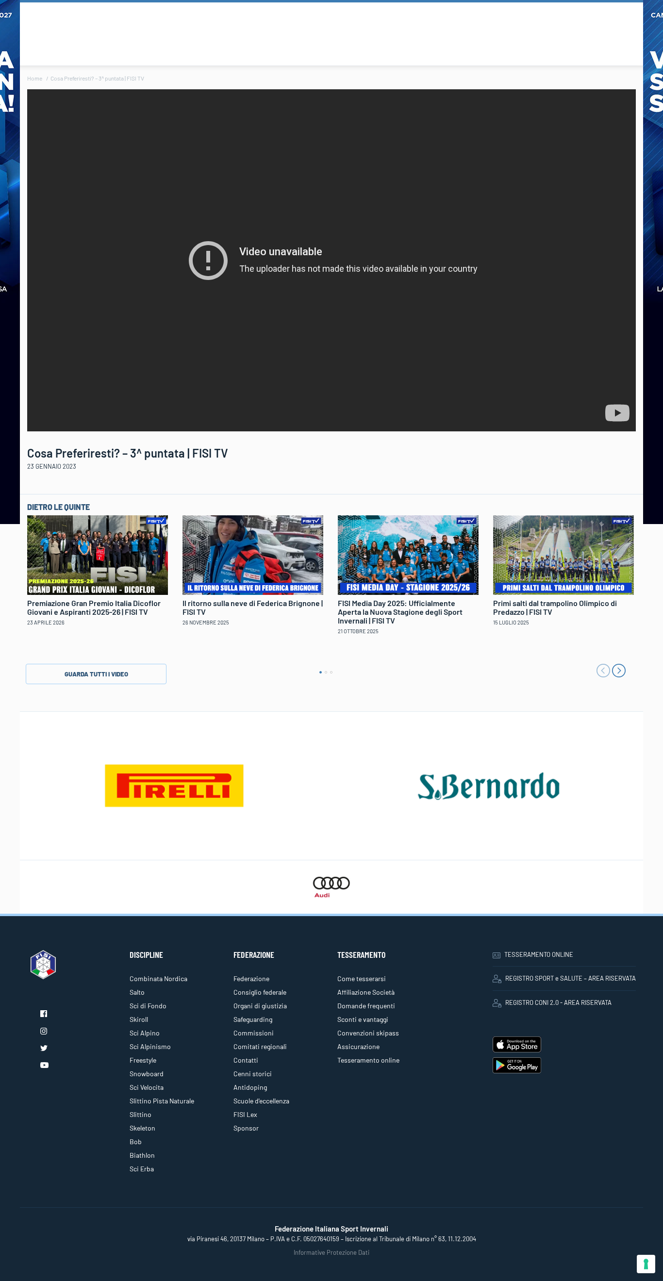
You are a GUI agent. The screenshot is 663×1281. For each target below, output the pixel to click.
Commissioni (253, 1033)
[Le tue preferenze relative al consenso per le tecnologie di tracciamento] (646, 1264)
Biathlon (142, 1155)
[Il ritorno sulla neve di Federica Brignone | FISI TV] (252, 553)
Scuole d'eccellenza (261, 1101)
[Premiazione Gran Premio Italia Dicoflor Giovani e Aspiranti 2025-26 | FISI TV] (97, 554)
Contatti (245, 1060)
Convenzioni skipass (368, 1033)
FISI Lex (245, 1114)
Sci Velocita (147, 1087)
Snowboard (147, 1073)
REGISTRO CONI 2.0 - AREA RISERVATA (558, 1002)
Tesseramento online (368, 1060)
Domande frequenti (366, 1006)
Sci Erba (142, 1169)
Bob (136, 1141)
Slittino (140, 1114)
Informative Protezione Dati (331, 1252)
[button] (320, 672)
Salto (137, 992)
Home (34, 78)
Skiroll (139, 1019)
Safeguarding (252, 1019)
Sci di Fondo (148, 1006)
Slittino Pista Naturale (162, 1101)
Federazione (251, 978)
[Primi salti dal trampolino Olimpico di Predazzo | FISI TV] (563, 553)
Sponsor (246, 1128)
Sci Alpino (145, 1033)
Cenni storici (252, 1073)
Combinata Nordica (158, 978)
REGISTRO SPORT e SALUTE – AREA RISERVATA (570, 978)
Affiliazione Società (366, 992)
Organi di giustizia (260, 1006)
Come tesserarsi (361, 978)
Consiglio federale (259, 992)
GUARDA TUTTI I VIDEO (96, 674)
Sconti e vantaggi (362, 1019)
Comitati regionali (260, 1046)
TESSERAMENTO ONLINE (538, 954)
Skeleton (142, 1128)
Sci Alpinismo (150, 1046)
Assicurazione (358, 1046)
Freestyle (143, 1060)
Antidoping (250, 1087)
